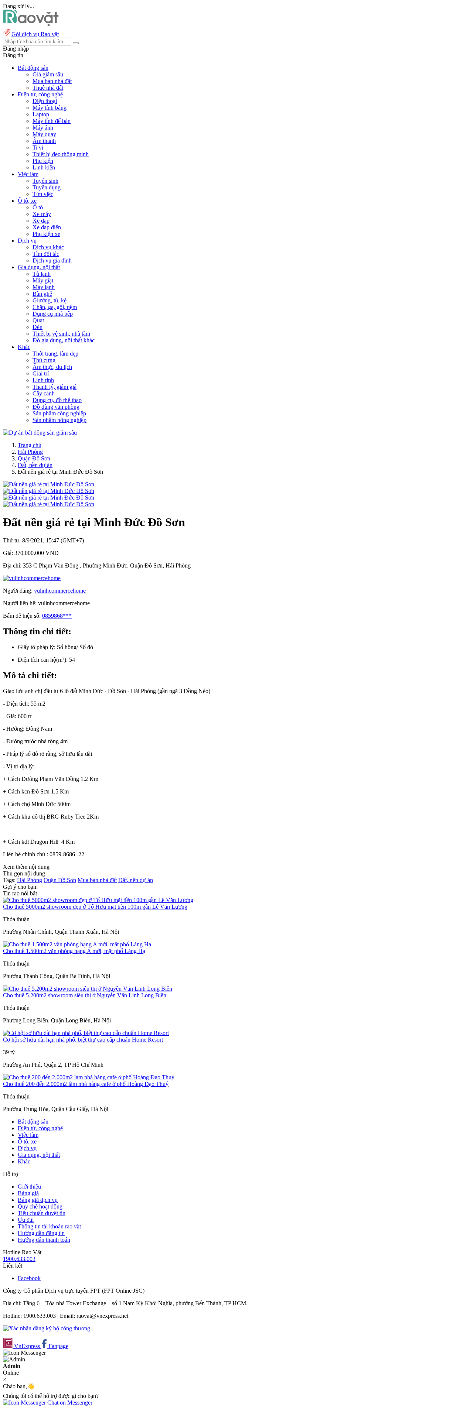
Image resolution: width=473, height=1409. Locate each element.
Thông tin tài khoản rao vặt (49, 1226)
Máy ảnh (43, 127)
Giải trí (41, 373)
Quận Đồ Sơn (34, 458)
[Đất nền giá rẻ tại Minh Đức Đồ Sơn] (48, 484)
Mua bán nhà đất (52, 81)
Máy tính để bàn (52, 121)
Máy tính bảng (50, 107)
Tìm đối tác (46, 254)
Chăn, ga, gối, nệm (55, 307)
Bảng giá (28, 1193)
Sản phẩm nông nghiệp (59, 420)
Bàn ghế (42, 294)
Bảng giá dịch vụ (38, 1200)
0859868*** (57, 616)
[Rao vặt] (31, 24)
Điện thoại (45, 101)
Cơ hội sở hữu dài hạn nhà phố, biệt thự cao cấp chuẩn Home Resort (83, 1039)
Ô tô (38, 207)
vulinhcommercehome (60, 590)
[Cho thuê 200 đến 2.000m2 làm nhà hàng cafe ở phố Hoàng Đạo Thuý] (88, 1077)
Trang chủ (29, 445)
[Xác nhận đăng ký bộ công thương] (46, 1328)
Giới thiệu (29, 1186)
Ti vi (38, 147)
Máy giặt (43, 280)
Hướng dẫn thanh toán (44, 1240)
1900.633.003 (19, 1259)
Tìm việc (43, 194)
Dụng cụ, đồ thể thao (57, 400)
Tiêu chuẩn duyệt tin (41, 1213)
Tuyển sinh (45, 181)
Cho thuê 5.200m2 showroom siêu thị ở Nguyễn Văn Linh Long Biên (84, 995)
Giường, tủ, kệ (50, 300)
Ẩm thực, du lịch (52, 367)
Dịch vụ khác (48, 247)
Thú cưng (44, 360)
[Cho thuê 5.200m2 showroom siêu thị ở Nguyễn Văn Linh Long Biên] (87, 988)
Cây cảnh (44, 393)
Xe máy (42, 214)
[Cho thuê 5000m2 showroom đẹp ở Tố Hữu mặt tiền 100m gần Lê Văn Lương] (98, 900)
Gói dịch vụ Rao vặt (35, 34)
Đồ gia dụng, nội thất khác (64, 340)
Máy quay (44, 134)
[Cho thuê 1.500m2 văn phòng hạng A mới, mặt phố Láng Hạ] (77, 944)
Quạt (38, 320)
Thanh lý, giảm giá (54, 387)
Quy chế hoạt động (40, 1206)
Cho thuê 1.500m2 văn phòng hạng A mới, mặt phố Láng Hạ (74, 951)
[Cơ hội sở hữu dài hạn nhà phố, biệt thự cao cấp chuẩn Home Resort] (86, 1033)
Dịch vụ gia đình (52, 260)
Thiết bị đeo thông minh (61, 154)
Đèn (37, 327)
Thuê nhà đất (48, 88)
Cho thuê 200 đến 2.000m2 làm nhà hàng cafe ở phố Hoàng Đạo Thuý (86, 1084)
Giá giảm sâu (48, 74)
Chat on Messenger (69, 1402)
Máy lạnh (44, 287)
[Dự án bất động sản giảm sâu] (40, 432)
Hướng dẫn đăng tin (41, 1233)
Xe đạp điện (47, 227)
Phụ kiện (43, 161)
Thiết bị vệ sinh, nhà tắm (61, 333)
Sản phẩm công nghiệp (59, 413)
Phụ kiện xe (46, 234)
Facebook (29, 1278)
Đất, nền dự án (35, 465)
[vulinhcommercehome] (32, 578)
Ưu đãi (26, 1220)
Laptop (41, 114)
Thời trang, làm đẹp (55, 353)
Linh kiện (44, 167)
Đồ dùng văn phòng (56, 407)
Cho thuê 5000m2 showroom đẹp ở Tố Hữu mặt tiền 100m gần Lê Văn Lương (95, 907)
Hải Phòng (30, 452)
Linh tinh (43, 380)
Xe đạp (41, 220)
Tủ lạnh (42, 274)
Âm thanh (44, 141)
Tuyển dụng (47, 187)
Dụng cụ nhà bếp (53, 314)
